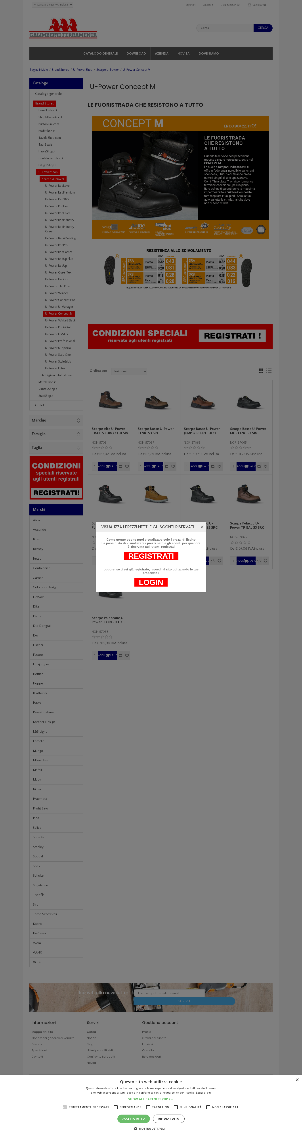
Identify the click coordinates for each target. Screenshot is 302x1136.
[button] (151, 1099)
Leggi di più (203, 1092)
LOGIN (151, 582)
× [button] (297, 1080)
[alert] (151, 1105)
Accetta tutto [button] (133, 1119)
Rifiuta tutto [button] (168, 1119)
